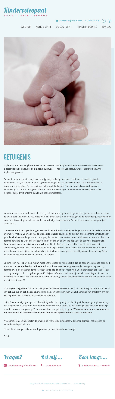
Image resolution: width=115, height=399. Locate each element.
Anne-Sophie (44, 26)
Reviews (106, 26)
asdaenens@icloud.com (70, 20)
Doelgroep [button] (63, 26)
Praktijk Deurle (87, 26)
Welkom (26, 26)
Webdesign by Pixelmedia (59, 390)
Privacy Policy (79, 383)
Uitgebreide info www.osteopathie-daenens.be (50, 383)
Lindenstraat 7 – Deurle (96, 365)
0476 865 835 (93, 20)
